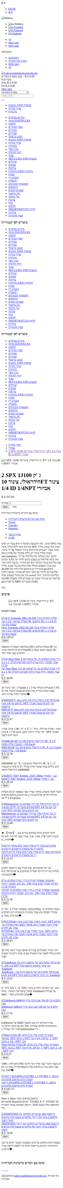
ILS (10, 12)
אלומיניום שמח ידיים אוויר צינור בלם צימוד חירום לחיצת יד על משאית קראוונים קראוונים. (31, 853)
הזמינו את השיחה (17, 60)
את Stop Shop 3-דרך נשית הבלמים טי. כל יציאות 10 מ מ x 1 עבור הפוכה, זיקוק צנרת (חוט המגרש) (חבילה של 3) (30, 671)
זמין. (3, 587)
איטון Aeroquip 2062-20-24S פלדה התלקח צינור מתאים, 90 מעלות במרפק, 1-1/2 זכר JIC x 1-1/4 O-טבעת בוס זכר (29, 630)
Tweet (11, 522)
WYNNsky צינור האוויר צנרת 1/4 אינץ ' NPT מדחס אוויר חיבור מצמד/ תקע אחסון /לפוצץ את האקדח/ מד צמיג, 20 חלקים (29, 934)
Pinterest (13, 528)
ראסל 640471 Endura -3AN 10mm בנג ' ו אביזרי (27, 778)
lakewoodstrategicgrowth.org (30, 1175)
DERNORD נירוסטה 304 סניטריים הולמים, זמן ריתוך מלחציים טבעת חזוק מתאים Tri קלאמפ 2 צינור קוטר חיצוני (30, 1126)
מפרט (11, 537)
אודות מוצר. (14, 534)
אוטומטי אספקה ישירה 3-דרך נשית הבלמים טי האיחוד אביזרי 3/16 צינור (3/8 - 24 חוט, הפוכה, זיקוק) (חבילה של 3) (30, 893)
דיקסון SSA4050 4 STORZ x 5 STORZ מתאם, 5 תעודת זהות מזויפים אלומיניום (28, 1084)
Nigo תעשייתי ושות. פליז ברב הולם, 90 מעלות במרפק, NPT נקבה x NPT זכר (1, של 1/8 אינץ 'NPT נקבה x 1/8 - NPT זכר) (31, 1047)
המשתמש (13, 57)
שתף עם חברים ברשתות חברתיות (26, 518)
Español (18, 27)
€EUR (12, 8)
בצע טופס (13, 42)
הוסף (5, 507)
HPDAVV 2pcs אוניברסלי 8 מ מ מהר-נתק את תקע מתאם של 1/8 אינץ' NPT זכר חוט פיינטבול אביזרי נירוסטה (29, 712)
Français (18, 30)
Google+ (13, 525)
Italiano (17, 33)
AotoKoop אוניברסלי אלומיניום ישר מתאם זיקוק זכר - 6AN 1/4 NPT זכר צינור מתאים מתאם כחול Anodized (30, 973)
